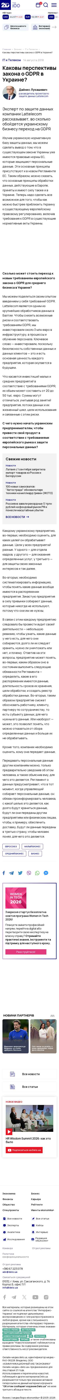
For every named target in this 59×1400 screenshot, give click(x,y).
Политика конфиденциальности (15, 1255)
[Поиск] (46, 5)
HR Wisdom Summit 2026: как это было (28, 1140)
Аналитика (13, 1232)
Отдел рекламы (41, 1248)
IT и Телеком (11, 60)
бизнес (35, 853)
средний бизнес (14, 853)
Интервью (42, 1232)
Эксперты (13, 1225)
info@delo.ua (10, 1287)
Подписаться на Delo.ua (26, 1150)
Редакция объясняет (41, 1239)
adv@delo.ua (9, 1272)
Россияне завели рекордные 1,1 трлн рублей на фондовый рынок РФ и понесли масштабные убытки (29, 507)
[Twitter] (20, 873)
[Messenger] (46, 873)
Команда (7, 1248)
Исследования (16, 1239)
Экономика (8, 1193)
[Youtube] (35, 1297)
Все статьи (30, 1087)
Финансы (7, 1199)
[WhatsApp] (37, 873)
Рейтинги (37, 1204)
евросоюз (11, 846)
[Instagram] (46, 1297)
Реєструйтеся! (25, 952)
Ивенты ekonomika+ (42, 1210)
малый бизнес (32, 846)
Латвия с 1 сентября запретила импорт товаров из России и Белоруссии (25, 473)
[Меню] (54, 5)
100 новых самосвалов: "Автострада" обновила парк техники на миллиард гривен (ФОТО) (29, 490)
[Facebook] (3, 873)
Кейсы (39, 1225)
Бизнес (35, 1193)
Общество (8, 1204)
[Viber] (29, 873)
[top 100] (16, 5)
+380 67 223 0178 (12, 1268)
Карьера (36, 1199)
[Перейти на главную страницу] (5, 5)
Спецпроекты (10, 1210)
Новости (11, 465)
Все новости (15, 517)
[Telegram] (11, 873)
